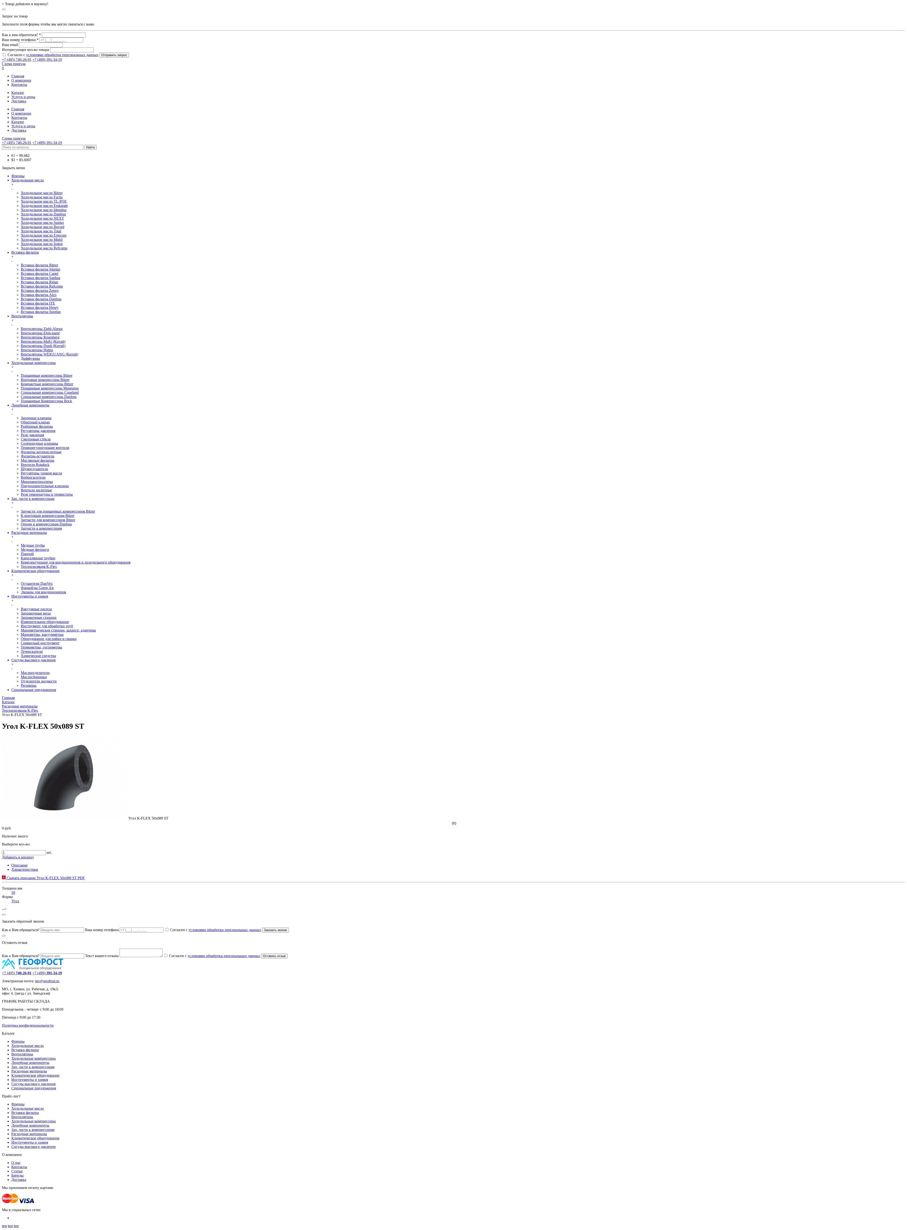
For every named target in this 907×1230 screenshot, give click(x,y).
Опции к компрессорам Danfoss (46, 524)
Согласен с (53, 55)
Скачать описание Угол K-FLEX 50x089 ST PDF (45, 878)
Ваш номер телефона (102, 930)
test (4, 1226)
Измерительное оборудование (45, 622)
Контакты (19, 85)
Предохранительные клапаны (45, 486)
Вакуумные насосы (36, 609)
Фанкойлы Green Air (37, 588)
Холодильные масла (27, 180)
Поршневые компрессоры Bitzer (46, 375)
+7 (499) (47, 973)
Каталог (17, 93)
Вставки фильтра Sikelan (40, 269)
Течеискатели (32, 651)
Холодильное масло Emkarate (44, 206)
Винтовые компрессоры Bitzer (45, 380)
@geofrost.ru (49, 981)
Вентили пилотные (36, 490)
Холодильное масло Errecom (43, 235)
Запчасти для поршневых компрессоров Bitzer (58, 511)
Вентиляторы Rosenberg (40, 337)
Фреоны (18, 176)
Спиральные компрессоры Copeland (50, 392)
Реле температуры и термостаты (47, 494)
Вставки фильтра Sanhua (40, 278)
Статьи (17, 1171)
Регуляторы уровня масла (41, 473)
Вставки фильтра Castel (39, 274)
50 (13, 893)
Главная (17, 76)
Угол (15, 901)
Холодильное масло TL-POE (44, 201)
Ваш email (10, 45)
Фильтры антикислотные (41, 452)
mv (37, 981)
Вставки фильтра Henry (40, 307)
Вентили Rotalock (35, 465)
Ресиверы (28, 685)
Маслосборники (34, 677)
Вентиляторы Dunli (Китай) (43, 346)
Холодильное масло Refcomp (44, 248)
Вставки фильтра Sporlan (41, 312)
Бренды (17, 1175)
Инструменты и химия (29, 596)
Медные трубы (33, 545)
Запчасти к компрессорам (41, 528)
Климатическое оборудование (35, 571)
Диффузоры (30, 358)
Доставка (18, 101)
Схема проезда (14, 64)
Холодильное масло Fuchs (42, 197)
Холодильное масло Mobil (42, 240)
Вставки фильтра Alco (38, 295)
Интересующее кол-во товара (25, 50)
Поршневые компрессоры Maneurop (50, 388)
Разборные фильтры (37, 426)
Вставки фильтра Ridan (39, 282)
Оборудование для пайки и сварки (49, 639)
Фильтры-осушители (37, 456)
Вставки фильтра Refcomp (42, 286)
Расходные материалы (29, 533)
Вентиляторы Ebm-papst (40, 333)
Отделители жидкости (39, 681)
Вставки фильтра (25, 252)
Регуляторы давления (38, 431)
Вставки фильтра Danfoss (41, 299)
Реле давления (32, 435)
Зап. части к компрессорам (32, 499)
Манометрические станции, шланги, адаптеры (58, 630)
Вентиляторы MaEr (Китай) (43, 341)
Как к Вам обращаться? (20, 930)
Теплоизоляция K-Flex (39, 567)
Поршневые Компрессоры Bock (46, 401)
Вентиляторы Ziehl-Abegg (42, 329)
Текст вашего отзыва (102, 956)
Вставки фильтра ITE (38, 303)
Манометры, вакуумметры (42, 634)
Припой (27, 554)
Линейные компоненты (30, 405)
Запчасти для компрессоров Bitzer (48, 520)
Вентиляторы (22, 316)
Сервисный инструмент (40, 643)
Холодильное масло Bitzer (42, 193)
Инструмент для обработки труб (47, 626)
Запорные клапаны (36, 418)
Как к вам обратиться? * (21, 35)
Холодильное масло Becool (42, 227)
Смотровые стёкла (36, 439)
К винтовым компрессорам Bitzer (47, 516)
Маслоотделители (35, 673)
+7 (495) (16, 973)
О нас (16, 1163)
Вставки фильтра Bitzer (39, 265)
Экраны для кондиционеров (43, 592)
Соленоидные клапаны (39, 443)
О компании (21, 80)
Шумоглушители (34, 469)
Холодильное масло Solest (42, 244)
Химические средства (38, 656)
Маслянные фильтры (37, 460)
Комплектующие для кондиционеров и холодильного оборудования (75, 562)
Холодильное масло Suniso (42, 223)
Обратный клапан (35, 422)
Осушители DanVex (37, 584)
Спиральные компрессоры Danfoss (49, 397)
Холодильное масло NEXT (42, 218)
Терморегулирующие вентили (45, 448)
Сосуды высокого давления (33, 660)
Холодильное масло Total (41, 231)
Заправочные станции (38, 617)
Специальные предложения (33, 690)
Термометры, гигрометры (41, 647)
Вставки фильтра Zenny (40, 291)
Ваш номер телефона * (20, 40)
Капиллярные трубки (38, 558)
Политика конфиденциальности (28, 1025)
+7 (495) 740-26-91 (16, 60)
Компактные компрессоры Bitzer (47, 384)
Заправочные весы (36, 613)
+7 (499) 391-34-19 (47, 60)
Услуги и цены (23, 97)
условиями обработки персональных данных (62, 55)
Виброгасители (33, 477)
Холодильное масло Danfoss (43, 214)
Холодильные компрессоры (33, 363)
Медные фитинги (35, 550)
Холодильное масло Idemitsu (43, 210)
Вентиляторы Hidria (37, 350)
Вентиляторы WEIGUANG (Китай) (49, 354)
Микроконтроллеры (37, 482)
